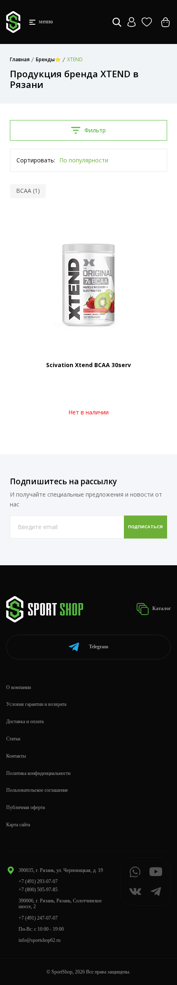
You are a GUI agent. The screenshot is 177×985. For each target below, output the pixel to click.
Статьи (13, 739)
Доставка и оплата (25, 721)
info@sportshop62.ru (40, 940)
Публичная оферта (25, 807)
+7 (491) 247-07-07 (38, 918)
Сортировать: (35, 160)
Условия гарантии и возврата (36, 704)
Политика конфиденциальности (38, 773)
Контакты (16, 756)
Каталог (161, 608)
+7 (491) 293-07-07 (38, 881)
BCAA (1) (28, 190)
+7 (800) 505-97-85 (38, 890)
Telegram (98, 647)
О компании (18, 687)
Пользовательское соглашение (37, 790)
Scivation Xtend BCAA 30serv (88, 365)
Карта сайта (18, 825)
